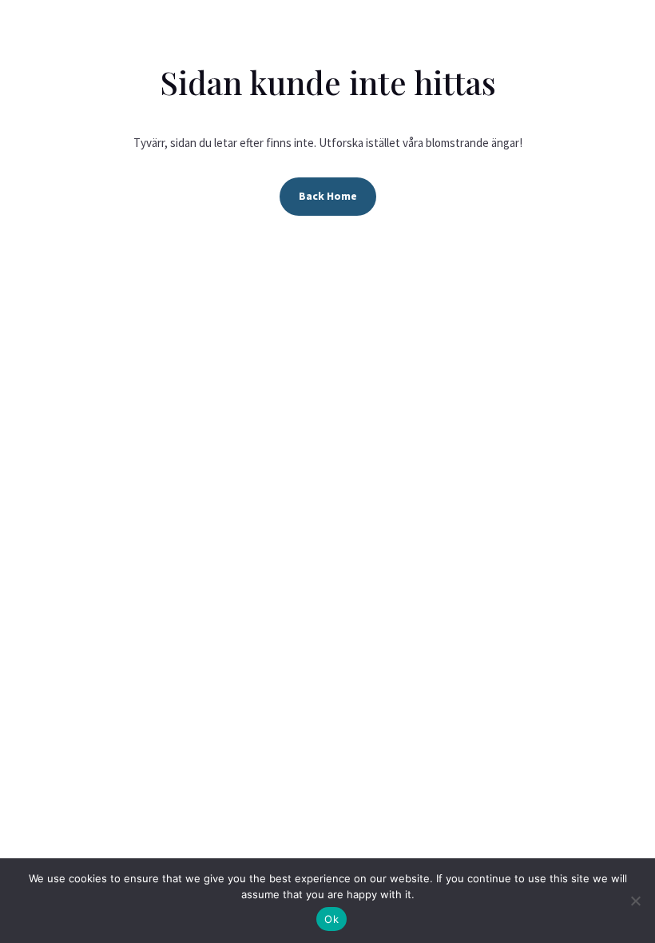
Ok (331, 919)
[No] (635, 901)
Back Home (328, 196)
